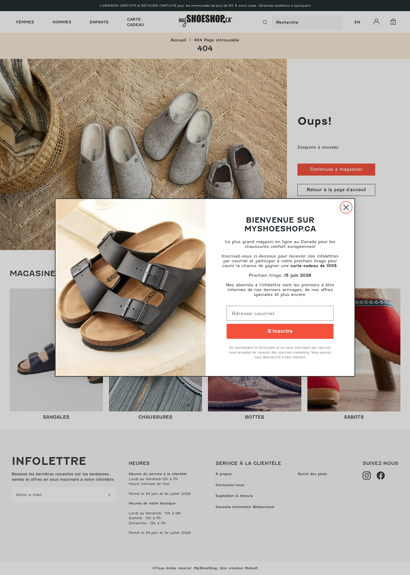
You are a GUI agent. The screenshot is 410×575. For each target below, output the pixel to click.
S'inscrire (280, 331)
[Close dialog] (346, 207)
